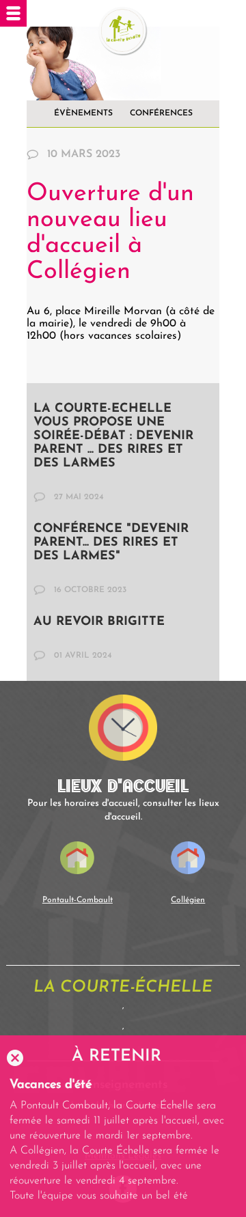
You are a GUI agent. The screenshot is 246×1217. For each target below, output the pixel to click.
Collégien (188, 900)
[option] (123, 1140)
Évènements (83, 113)
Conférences (161, 113)
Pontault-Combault (77, 900)
